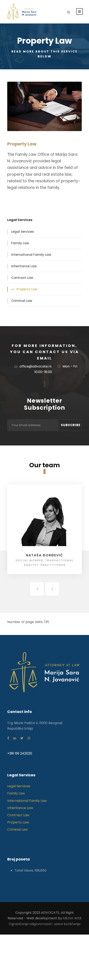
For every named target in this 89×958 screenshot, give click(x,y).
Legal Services (22, 231)
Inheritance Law (24, 266)
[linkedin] (14, 738)
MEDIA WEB (72, 918)
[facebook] (8, 738)
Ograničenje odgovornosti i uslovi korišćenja (44, 924)
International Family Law (31, 254)
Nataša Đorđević (44, 555)
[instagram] (29, 738)
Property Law (27, 289)
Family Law (20, 243)
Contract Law (22, 278)
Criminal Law (21, 301)
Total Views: (24, 870)
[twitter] (21, 738)
